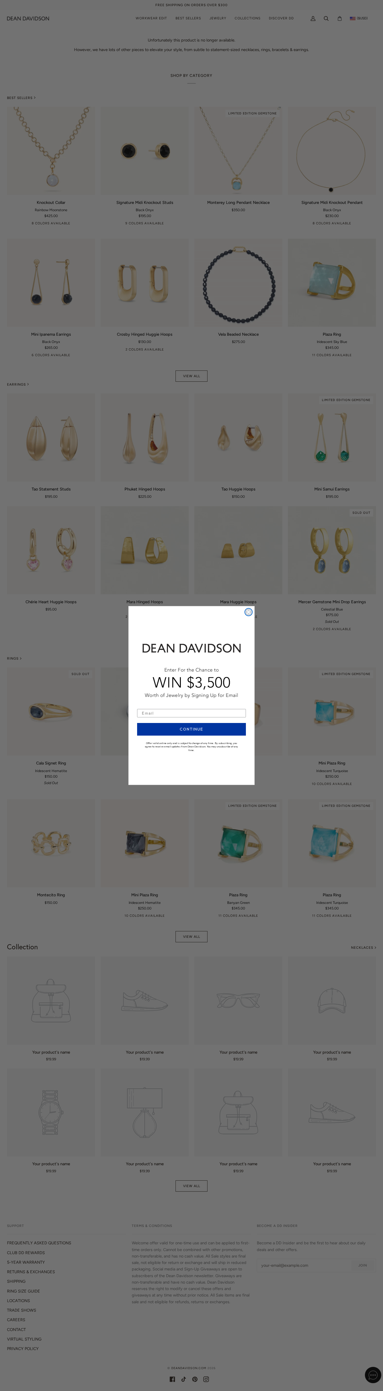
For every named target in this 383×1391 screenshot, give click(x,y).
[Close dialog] (248, 612)
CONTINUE (191, 729)
